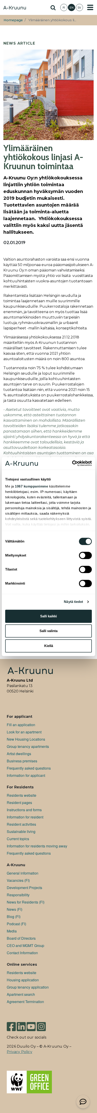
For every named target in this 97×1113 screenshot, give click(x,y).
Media (12, 931)
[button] (83, 1101)
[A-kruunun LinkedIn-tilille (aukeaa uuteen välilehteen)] (21, 1025)
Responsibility (18, 894)
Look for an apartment (24, 732)
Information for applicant (26, 775)
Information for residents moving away (37, 846)
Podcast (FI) (16, 923)
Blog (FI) (14, 916)
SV (79, 7)
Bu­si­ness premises (22, 760)
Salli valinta (48, 631)
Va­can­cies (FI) (18, 880)
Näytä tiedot (73, 602)
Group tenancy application (28, 987)
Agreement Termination (25, 1001)
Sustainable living (21, 831)
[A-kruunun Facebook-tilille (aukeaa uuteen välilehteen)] (11, 1025)
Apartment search (21, 994)
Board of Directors (21, 938)
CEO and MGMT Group (25, 945)
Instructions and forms (24, 809)
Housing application (23, 979)
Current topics (18, 838)
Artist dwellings (19, 753)
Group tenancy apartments (28, 746)
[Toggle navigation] (90, 7)
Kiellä (48, 646)
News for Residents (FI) (25, 902)
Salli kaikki (48, 616)
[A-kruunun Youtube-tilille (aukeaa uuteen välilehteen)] (31, 1025)
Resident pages (19, 802)
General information (22, 873)
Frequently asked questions (29, 768)
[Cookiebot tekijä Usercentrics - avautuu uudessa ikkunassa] (72, 463)
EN (72, 7)
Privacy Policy (19, 1052)
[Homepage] (14, 8)
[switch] (85, 555)
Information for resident (25, 817)
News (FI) (14, 909)
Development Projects (24, 887)
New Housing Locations (26, 739)
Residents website (21, 795)
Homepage (13, 20)
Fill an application (21, 724)
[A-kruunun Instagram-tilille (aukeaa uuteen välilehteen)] (41, 1025)
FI (64, 7)
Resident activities (21, 824)
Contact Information (22, 952)
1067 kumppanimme (31, 486)
